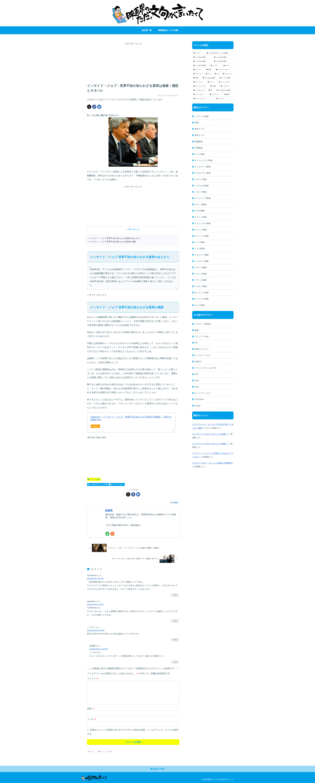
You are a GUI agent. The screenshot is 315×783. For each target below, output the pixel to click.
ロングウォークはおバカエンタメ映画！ (210, 434)
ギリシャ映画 (201, 217)
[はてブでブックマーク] (99, 107)
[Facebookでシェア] (94, 107)
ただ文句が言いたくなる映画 (99, 484)
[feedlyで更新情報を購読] (107, 534)
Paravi (197, 406)
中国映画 (199, 148)
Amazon (95, 426)
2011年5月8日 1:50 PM (95, 578)
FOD (197, 380)
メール (91, 719)
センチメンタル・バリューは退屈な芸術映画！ (213, 463)
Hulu (197, 387)
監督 (197, 330)
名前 (90, 708)
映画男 (109, 510)
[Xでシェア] (89, 107)
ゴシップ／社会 (202, 336)
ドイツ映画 (200, 242)
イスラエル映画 (202, 185)
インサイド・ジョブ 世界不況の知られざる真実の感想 (112, 241)
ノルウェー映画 (202, 255)
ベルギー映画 (201, 286)
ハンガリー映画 (202, 261)
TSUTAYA (199, 399)
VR (196, 343)
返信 (176, 595)
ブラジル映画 (201, 280)
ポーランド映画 (202, 292)
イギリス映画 (201, 179)
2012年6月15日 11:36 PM (98, 649)
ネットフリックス (203, 393)
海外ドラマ (200, 129)
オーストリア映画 (203, 198)
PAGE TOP (158, 769)
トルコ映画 (200, 248)
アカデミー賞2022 (203, 324)
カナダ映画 (200, 211)
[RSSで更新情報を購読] (112, 534)
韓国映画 (199, 141)
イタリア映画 (201, 192)
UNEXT (198, 361)
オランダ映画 (201, 204)
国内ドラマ (200, 135)
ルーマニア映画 (202, 299)
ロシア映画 (200, 305)
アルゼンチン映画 (203, 173)
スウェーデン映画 (203, 223)
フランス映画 (201, 274)
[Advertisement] (133, 63)
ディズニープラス (203, 355)
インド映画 (200, 154)
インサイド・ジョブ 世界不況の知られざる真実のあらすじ (114, 238)
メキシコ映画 (201, 267)
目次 (129, 229)
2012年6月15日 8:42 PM (95, 630)
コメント (93, 678)
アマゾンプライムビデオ (205, 368)
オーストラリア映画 (204, 160)
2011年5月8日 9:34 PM (95, 604)
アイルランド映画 (203, 167)
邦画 (197, 122)
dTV (196, 374)
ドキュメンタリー (118, 484)
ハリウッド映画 (95, 479)
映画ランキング (202, 349)
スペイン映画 (201, 230)
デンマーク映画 (202, 236)
